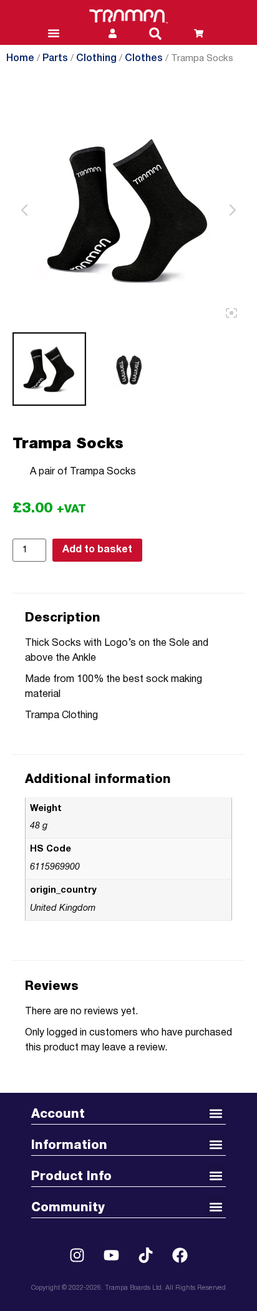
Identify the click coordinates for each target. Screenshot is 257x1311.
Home (20, 58)
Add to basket (97, 549)
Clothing (96, 58)
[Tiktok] (146, 1254)
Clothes (144, 58)
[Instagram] (77, 1254)
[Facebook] (180, 1254)
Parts (55, 58)
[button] (155, 33)
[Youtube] (111, 1254)
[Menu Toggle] (53, 33)
